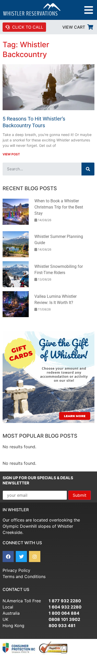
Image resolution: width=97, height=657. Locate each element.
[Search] (87, 169)
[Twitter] (21, 556)
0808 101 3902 (64, 619)
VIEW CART (73, 27)
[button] (88, 10)
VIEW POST (11, 154)
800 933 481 (62, 625)
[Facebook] (8, 556)
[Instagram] (34, 556)
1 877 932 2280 (65, 600)
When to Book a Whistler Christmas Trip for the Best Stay (58, 207)
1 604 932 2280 (65, 607)
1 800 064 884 (64, 613)
